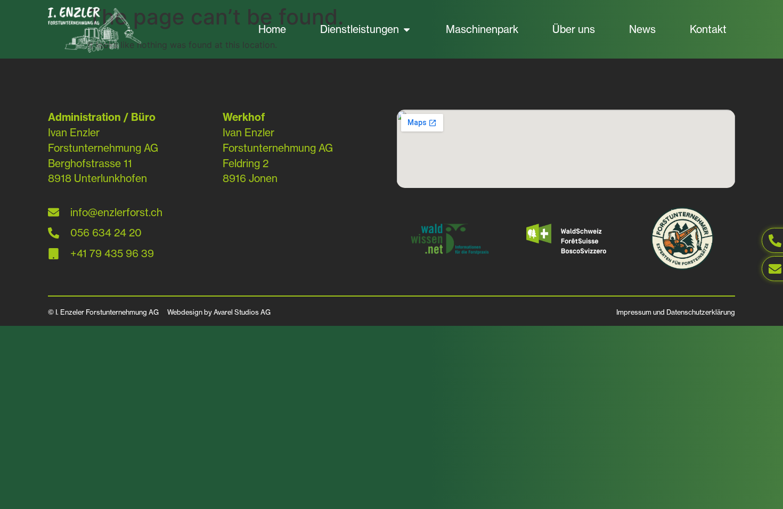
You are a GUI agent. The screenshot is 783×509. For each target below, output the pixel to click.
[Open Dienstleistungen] (407, 29)
